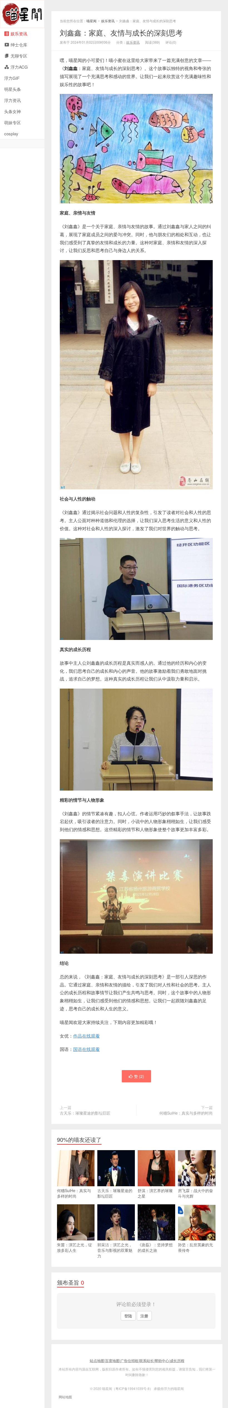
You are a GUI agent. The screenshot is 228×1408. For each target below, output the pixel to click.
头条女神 (12, 111)
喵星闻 (22, 14)
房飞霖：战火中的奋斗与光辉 (195, 1193)
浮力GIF (11, 78)
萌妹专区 (12, 122)
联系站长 (146, 1360)
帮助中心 (162, 1360)
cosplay (11, 133)
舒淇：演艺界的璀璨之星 (155, 1193)
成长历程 (177, 1360)
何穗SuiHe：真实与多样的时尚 (186, 1113)
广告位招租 (129, 1360)
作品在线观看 (86, 1036)
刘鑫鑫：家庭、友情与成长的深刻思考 (121, 32)
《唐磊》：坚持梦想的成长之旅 (155, 1247)
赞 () (139, 1076)
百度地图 (112, 1360)
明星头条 (12, 89)
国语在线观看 (86, 1049)
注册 (144, 1316)
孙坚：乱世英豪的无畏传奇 (195, 1247)
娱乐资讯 (108, 20)
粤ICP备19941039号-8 (132, 1388)
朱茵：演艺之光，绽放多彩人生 (74, 1247)
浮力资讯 (12, 100)
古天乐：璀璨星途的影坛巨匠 (85, 1113)
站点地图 (97, 1360)
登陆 (128, 1316)
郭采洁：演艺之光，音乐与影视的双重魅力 (114, 1250)
